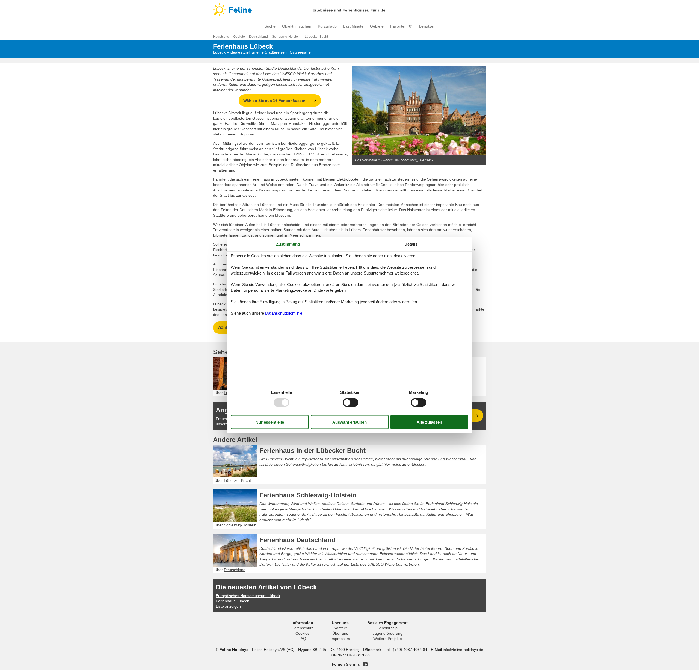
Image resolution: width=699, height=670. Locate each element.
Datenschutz (302, 628)
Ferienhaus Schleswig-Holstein (308, 495)
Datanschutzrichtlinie (283, 313)
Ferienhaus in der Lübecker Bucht (312, 450)
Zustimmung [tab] (288, 243)
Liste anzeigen (228, 606)
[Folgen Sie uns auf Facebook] (365, 664)
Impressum (340, 638)
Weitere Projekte (387, 638)
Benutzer (427, 26)
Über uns (340, 633)
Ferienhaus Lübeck (232, 601)
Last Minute (353, 26)
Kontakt (340, 628)
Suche (270, 26)
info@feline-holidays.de (463, 649)
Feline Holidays (349, 10)
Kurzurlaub (327, 26)
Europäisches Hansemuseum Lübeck (248, 596)
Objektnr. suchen (296, 26)
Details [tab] (410, 243)
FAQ (302, 638)
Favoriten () (401, 26)
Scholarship (387, 628)
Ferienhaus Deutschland (297, 540)
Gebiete (377, 26)
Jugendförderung (387, 633)
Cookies (302, 633)
